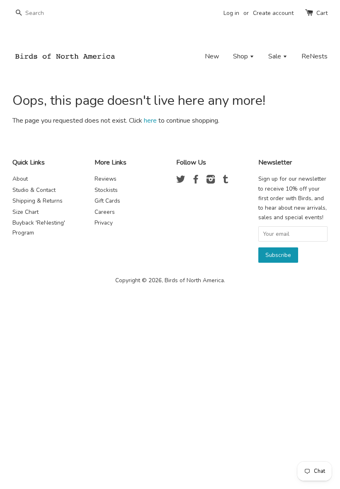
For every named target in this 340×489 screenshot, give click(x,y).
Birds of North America (194, 280)
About (20, 179)
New (212, 56)
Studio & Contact (34, 190)
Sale (275, 56)
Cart (322, 13)
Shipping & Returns (37, 201)
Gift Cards (107, 201)
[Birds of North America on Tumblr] (225, 181)
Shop (241, 56)
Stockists (106, 190)
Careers (105, 212)
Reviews (106, 179)
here (150, 120)
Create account (273, 13)
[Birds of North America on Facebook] (195, 181)
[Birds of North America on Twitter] (180, 181)
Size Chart (25, 212)
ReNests (314, 56)
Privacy (104, 223)
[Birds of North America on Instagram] (210, 181)
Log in (231, 13)
